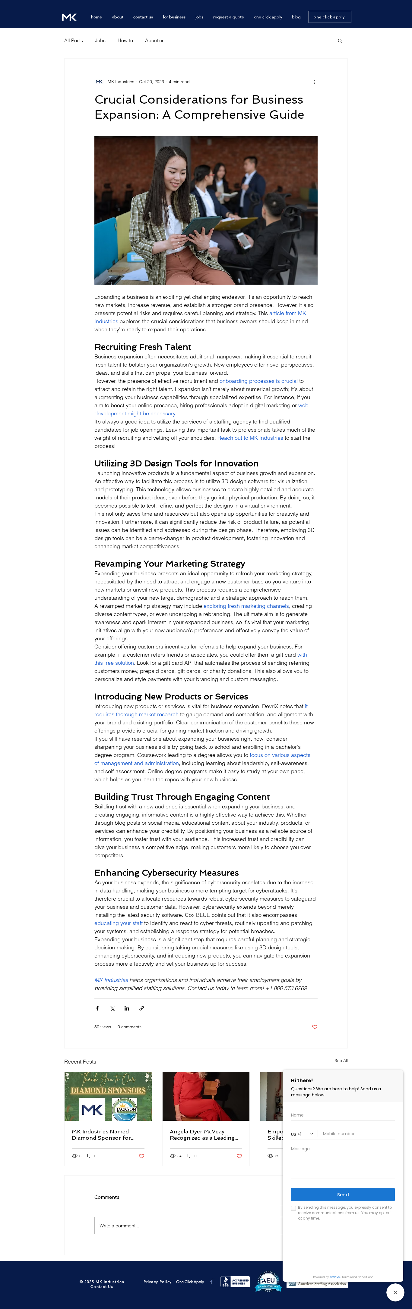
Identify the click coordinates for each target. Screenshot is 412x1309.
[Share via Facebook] (97, 1008)
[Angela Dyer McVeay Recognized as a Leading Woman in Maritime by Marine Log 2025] (206, 1096)
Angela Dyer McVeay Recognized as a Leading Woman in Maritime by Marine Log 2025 (202, 1134)
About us (154, 40)
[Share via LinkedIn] (127, 1008)
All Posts (73, 40)
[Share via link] (141, 1008)
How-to (125, 40)
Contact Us (101, 1286)
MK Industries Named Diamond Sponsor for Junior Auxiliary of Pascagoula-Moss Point (103, 1134)
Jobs (100, 40)
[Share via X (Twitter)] (112, 1008)
